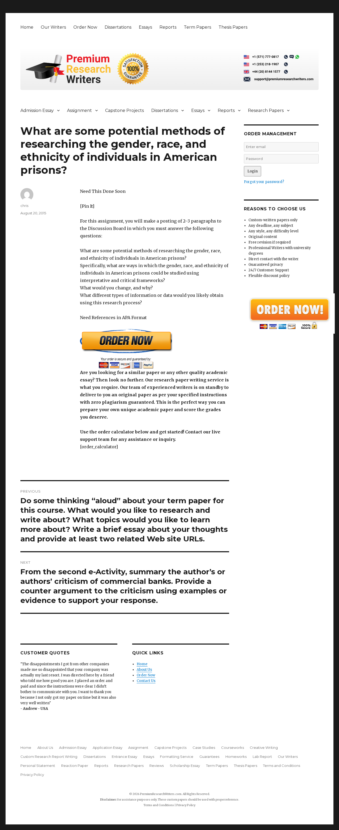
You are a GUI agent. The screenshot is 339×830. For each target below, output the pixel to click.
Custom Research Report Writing (48, 756)
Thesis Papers (232, 27)
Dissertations (118, 27)
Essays (145, 27)
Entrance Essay (124, 756)
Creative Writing (264, 747)
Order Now (85, 27)
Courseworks (232, 747)
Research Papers (266, 110)
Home (26, 27)
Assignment (79, 110)
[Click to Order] (154, 349)
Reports (167, 27)
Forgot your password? (264, 182)
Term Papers (197, 27)
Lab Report (262, 756)
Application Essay (107, 747)
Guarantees (209, 756)
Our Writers (53, 27)
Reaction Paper (74, 765)
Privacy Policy (32, 774)
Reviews (156, 765)
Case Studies (204, 747)
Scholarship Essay (185, 765)
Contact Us (146, 681)
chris (24, 205)
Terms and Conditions (281, 765)
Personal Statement (37, 765)
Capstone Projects (124, 110)
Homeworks (236, 756)
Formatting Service (176, 756)
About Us (144, 669)
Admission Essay (37, 110)
